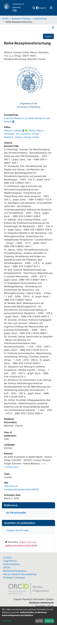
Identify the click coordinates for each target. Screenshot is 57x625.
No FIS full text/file (16, 512)
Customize (6, 621)
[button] (37, 7)
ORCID (6, 567)
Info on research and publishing (19, 574)
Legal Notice (10, 560)
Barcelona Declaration (14, 570)
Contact (7, 557)
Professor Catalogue (14, 577)
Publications (40, 18)
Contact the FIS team (17, 530)
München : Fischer (13, 425)
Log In (42, 7)
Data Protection (11, 564)
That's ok (49, 621)
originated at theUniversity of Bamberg (28, 105)
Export (48, 36)
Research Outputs (21, 18)
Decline (39, 621)
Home (5, 18)
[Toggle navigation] (51, 8)
